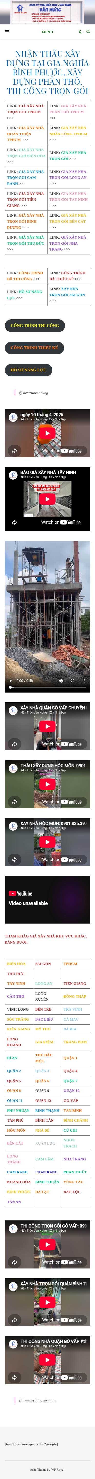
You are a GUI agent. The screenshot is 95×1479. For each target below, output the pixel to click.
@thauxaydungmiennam (37, 1400)
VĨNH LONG (18, 1009)
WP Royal (58, 1469)
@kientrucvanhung (33, 393)
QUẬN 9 (42, 1091)
